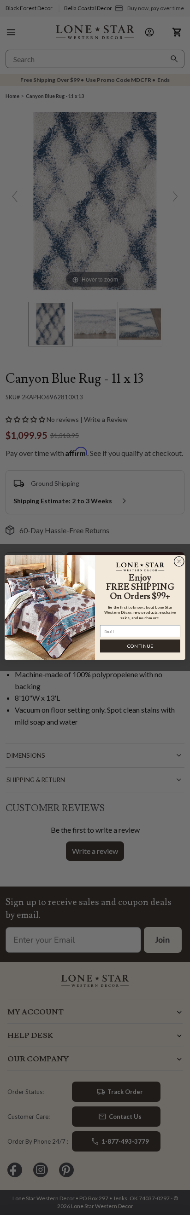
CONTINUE (140, 646)
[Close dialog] (179, 561)
